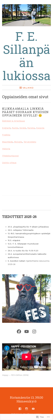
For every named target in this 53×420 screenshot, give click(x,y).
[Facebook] (18, 331)
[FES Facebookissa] (20, 408)
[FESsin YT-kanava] (33, 408)
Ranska (31, 128)
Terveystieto (29, 142)
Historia (6, 148)
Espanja (40, 128)
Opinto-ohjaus (9, 162)
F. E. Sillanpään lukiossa (27, 55)
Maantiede (7, 142)
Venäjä (22, 128)
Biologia (18, 142)
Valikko (28, 87)
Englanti (6, 128)
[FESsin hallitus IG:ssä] (26, 408)
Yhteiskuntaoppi (10, 156)
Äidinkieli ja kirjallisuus (13, 121)
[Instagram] (34, 331)
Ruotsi (15, 128)
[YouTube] (26, 331)
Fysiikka (6, 135)
